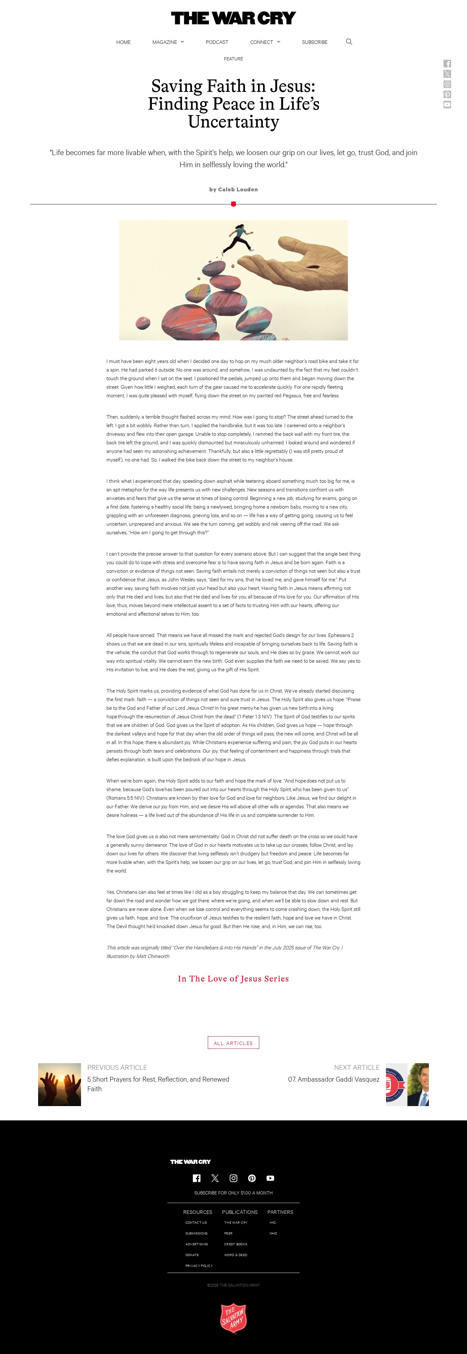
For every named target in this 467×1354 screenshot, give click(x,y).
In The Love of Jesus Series (233, 978)
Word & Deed (235, 1254)
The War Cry (235, 1222)
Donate (192, 1254)
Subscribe (315, 41)
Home (123, 41)
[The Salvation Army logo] (233, 1319)
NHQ (273, 1233)
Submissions (196, 1233)
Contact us (196, 1222)
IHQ (273, 1222)
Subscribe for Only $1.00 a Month (233, 1192)
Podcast (217, 41)
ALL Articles (234, 1042)
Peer (228, 1233)
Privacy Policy (199, 1265)
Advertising (197, 1243)
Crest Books (235, 1243)
